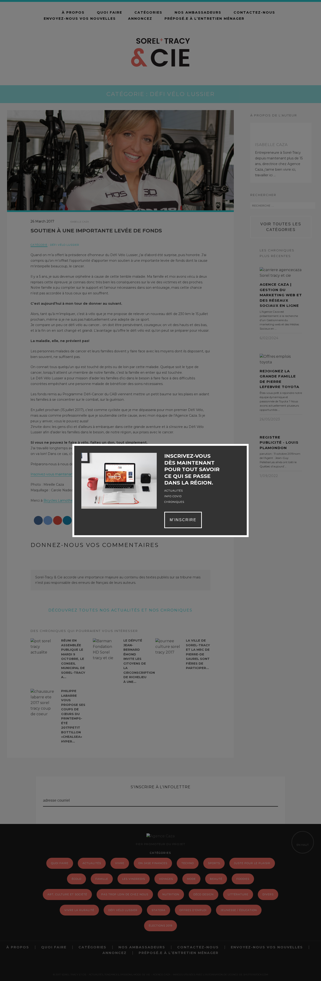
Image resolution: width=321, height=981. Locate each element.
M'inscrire (183, 520)
